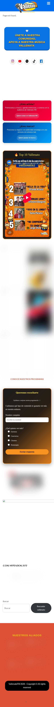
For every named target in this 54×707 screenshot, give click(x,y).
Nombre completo (13, 415)
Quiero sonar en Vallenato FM (27, 116)
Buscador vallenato (41, 608)
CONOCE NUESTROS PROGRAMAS (27, 379)
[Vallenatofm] (27, 11)
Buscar (6, 601)
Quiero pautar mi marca (27, 138)
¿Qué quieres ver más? (14, 428)
